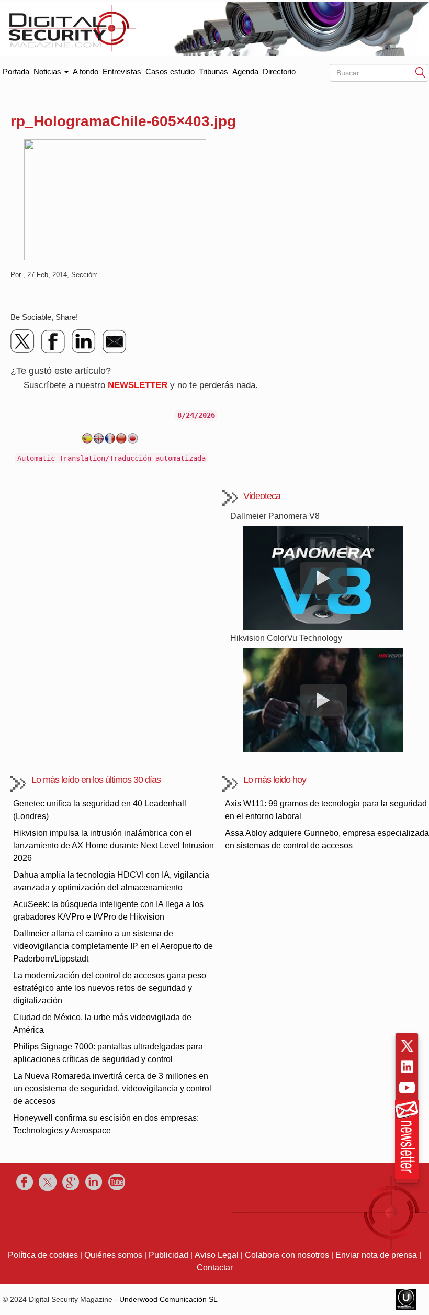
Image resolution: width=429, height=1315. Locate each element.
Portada (16, 69)
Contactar (215, 1267)
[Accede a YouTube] (407, 1087)
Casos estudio (170, 71)
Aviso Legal (217, 1255)
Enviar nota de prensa (376, 1255)
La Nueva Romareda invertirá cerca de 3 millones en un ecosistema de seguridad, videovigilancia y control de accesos (112, 1088)
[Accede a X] (407, 1045)
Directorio (279, 71)
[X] (23, 341)
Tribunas (213, 71)
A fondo (85, 71)
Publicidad (168, 1255)
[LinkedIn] (83, 341)
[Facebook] (53, 341)
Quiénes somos (113, 1255)
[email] (114, 341)
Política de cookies (43, 1255)
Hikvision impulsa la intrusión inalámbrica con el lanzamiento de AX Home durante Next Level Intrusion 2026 (113, 845)
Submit (420, 72)
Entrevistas (122, 71)
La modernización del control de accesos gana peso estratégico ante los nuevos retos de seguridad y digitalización (109, 988)
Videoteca (261, 496)
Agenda (245, 71)
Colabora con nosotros (287, 1255)
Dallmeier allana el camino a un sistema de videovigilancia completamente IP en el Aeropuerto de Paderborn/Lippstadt (113, 946)
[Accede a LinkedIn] (407, 1066)
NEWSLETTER (137, 385)
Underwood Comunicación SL (168, 1299)
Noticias (48, 71)
